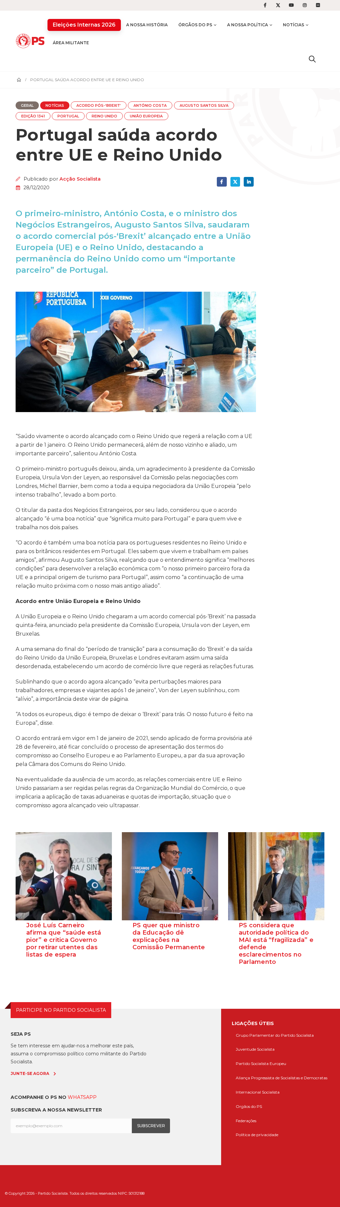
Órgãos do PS (195, 24)
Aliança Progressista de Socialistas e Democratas (281, 1077)
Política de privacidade (257, 1134)
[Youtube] (291, 5)
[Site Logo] (31, 41)
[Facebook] (265, 5)
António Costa (150, 105)
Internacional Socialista (258, 1092)
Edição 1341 (33, 116)
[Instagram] (304, 5)
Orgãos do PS (249, 1106)
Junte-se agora (30, 1073)
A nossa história (147, 24)
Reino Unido (104, 116)
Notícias (293, 24)
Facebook (221, 182)
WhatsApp (82, 1097)
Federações (246, 1120)
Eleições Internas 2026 (84, 25)
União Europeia (146, 116)
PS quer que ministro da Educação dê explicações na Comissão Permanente (168, 936)
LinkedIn (248, 182)
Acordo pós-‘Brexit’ (98, 105)
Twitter (235, 182)
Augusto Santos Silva (204, 105)
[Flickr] (318, 5)
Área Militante (71, 42)
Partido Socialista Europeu (261, 1063)
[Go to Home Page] (19, 79)
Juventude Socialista (255, 1049)
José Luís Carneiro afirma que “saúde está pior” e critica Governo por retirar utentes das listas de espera (63, 940)
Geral (27, 105)
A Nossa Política (247, 24)
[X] (278, 5)
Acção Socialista (80, 179)
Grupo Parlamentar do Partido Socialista (275, 1035)
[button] (312, 59)
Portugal (68, 116)
